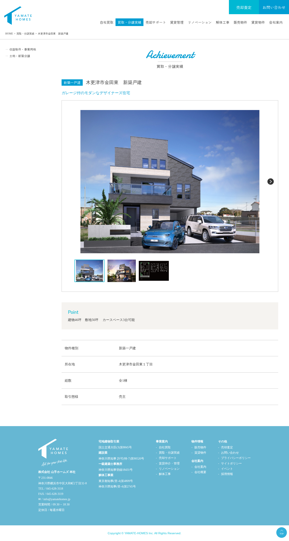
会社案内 (276, 22)
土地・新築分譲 (19, 55)
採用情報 (227, 474)
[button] (270, 181)
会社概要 (200, 472)
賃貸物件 (258, 22)
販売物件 (240, 22)
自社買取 (106, 22)
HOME (9, 33)
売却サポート (156, 22)
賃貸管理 (177, 22)
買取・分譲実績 (129, 22)
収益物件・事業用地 (22, 49)
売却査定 (244, 7)
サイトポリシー (231, 463)
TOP (282, 534)
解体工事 (222, 22)
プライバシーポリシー (236, 458)
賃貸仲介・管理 (169, 463)
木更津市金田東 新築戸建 (53, 33)
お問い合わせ (274, 7)
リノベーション (200, 22)
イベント (227, 468)
